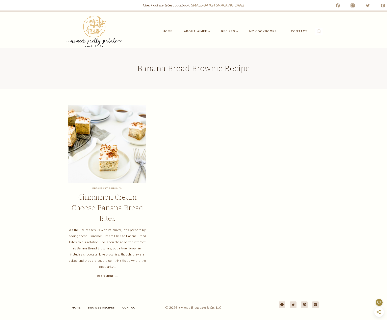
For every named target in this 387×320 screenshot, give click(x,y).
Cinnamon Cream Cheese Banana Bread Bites (107, 208)
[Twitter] (368, 5)
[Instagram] (353, 5)
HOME (168, 31)
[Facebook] (337, 5)
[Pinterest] (383, 5)
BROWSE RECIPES (101, 307)
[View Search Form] (318, 31)
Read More (107, 276)
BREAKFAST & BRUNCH (107, 188)
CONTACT (299, 31)
